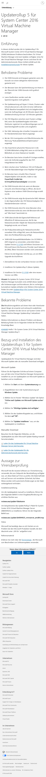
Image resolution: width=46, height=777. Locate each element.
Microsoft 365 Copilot (8, 678)
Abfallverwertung (7, 614)
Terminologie (26, 540)
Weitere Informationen (8, 618)
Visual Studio (6, 719)
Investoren (5, 742)
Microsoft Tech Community (9, 705)
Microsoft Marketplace (8, 708)
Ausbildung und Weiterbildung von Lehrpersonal (15, 644)
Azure (4, 668)
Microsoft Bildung (7, 627)
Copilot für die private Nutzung (11, 577)
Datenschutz (33, 763)
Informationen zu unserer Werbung (12, 770)
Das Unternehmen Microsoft (10, 732)
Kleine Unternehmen (8, 685)
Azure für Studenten (8, 651)
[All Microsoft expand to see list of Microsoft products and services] (2, 2)
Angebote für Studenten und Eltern (12, 648)
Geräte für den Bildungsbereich (11, 631)
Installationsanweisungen (10, 64)
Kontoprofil (5, 597)
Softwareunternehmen (8, 715)
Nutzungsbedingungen (8, 767)
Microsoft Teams (7, 682)
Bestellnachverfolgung (8, 611)
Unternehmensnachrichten (9, 735)
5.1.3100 (20, 244)
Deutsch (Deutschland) (12, 752)
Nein (29, 552)
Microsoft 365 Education (9, 638)
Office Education (7, 641)
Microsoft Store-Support (9, 604)
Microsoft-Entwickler (8, 695)
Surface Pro (5, 563)
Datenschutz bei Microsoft (9, 739)
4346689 (4, 329)
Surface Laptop (6, 567)
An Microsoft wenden (8, 763)
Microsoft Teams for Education (10, 634)
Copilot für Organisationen (9, 574)
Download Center (7, 600)
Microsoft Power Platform (9, 712)
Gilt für (5, 36)
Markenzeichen (20, 767)
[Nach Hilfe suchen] (7, 2)
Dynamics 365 (6, 671)
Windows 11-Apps (7, 587)
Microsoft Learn (7, 698)
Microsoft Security (7, 664)
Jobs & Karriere (7, 729)
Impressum (26, 763)
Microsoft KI (6, 661)
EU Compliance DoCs (27, 770)
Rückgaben (5, 607)
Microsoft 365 (6, 580)
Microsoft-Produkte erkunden (10, 584)
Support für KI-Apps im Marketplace (12, 702)
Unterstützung (7, 7)
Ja (16, 552)
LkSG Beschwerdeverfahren (10, 746)
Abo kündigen (18, 763)
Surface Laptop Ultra (8, 570)
